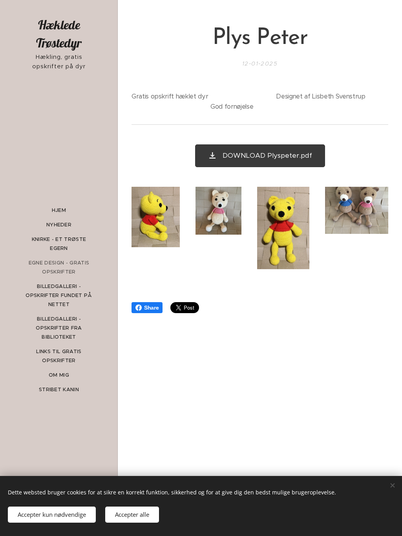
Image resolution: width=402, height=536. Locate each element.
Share (151, 307)
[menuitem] (58, 210)
